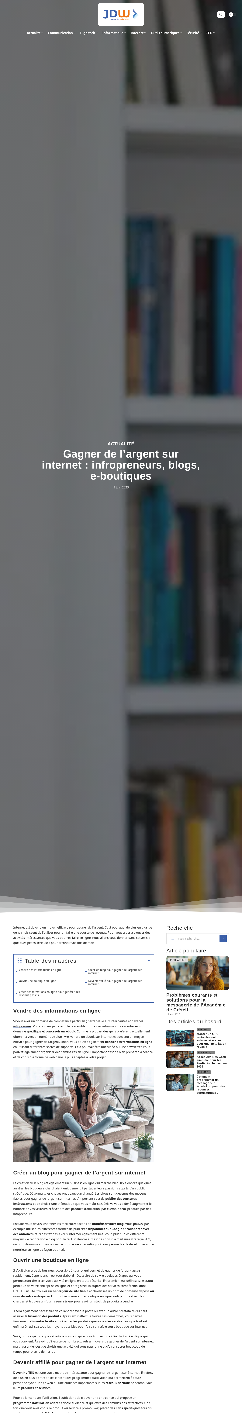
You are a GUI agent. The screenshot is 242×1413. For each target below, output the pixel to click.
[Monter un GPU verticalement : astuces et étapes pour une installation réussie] (180, 1038)
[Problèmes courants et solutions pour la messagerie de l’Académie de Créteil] (197, 973)
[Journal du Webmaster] (121, 14)
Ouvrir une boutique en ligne (37, 981)
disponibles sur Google (105, 1229)
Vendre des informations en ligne (40, 970)
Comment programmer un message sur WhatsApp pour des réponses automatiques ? (211, 1084)
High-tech (203, 1029)
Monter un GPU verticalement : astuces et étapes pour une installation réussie (211, 1040)
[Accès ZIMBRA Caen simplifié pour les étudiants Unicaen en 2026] (180, 1059)
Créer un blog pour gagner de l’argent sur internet (115, 971)
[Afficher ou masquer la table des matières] (113, 961)
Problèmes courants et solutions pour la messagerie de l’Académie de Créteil (195, 1002)
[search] (221, 14)
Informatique (178, 960)
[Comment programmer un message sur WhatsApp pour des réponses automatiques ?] (180, 1082)
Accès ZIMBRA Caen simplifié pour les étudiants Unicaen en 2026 (212, 1061)
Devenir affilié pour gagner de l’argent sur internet (115, 982)
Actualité (121, 443)
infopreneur (22, 1026)
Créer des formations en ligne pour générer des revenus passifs (49, 993)
